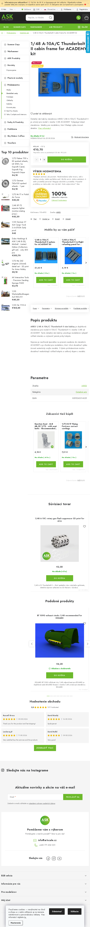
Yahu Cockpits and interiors (16, 114)
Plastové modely (15, 78)
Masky (9, 90)
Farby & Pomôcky (16, 122)
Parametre (46, 308)
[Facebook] (48, 858)
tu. (25, 917)
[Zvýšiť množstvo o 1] (44, 159)
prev (32, 644)
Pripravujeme (11, 70)
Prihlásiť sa (73, 797)
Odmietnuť (57, 911)
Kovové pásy (11, 107)
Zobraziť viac (45, 748)
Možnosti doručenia (81, 137)
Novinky (11, 65)
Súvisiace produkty (61, 308)
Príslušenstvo (14, 85)
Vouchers (12, 143)
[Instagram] (54, 858)
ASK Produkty (14, 58)
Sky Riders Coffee (16, 136)
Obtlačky (10, 100)
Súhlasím (75, 911)
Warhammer (13, 51)
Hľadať (50, 18)
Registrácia (84, 9)
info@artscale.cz (47, 840)
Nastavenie (16, 923)
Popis (35, 308)
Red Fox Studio (12, 111)
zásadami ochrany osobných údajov (42, 803)
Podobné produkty (80, 308)
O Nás (3, 9)
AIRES (58, 212)
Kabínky (9, 104)
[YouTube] (59, 858)
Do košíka (66, 159)
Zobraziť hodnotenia (59, 200)
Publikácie (12, 129)
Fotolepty (10, 97)
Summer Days (14, 44)
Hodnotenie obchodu (45, 701)
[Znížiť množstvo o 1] (36, 159)
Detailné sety (12, 93)
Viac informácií (44, 128)
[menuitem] (6, 27)
